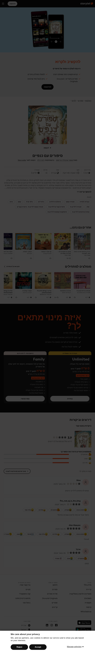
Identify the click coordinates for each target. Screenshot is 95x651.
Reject (19, 647)
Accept (38, 647)
